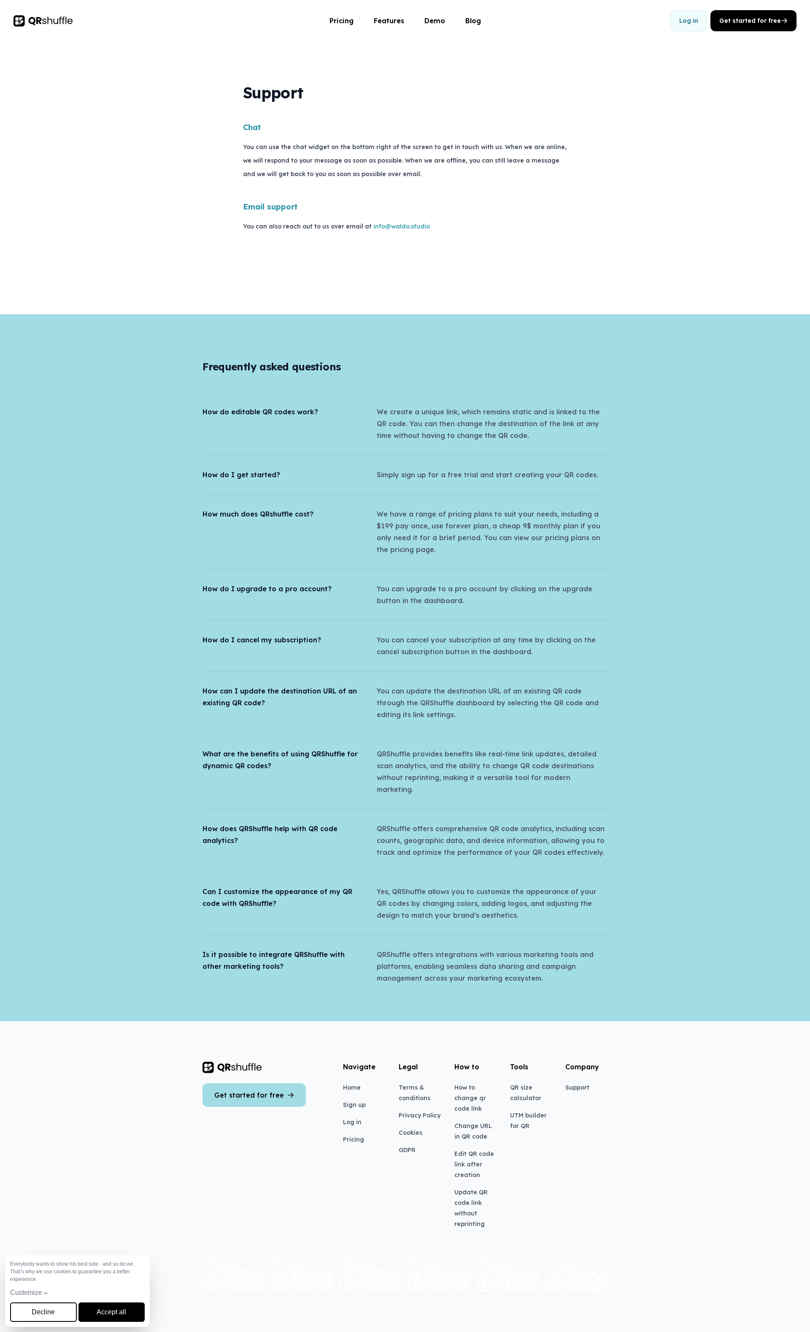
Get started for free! (400, 1313)
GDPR (407, 1150)
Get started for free (750, 20)
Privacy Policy (419, 1115)
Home (352, 1087)
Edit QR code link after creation (474, 1164)
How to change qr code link (470, 1098)
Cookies (410, 1132)
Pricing (341, 20)
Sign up (354, 1105)
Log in (688, 20)
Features (389, 20)
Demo (434, 20)
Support (577, 1087)
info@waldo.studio (401, 226)
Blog (473, 20)
